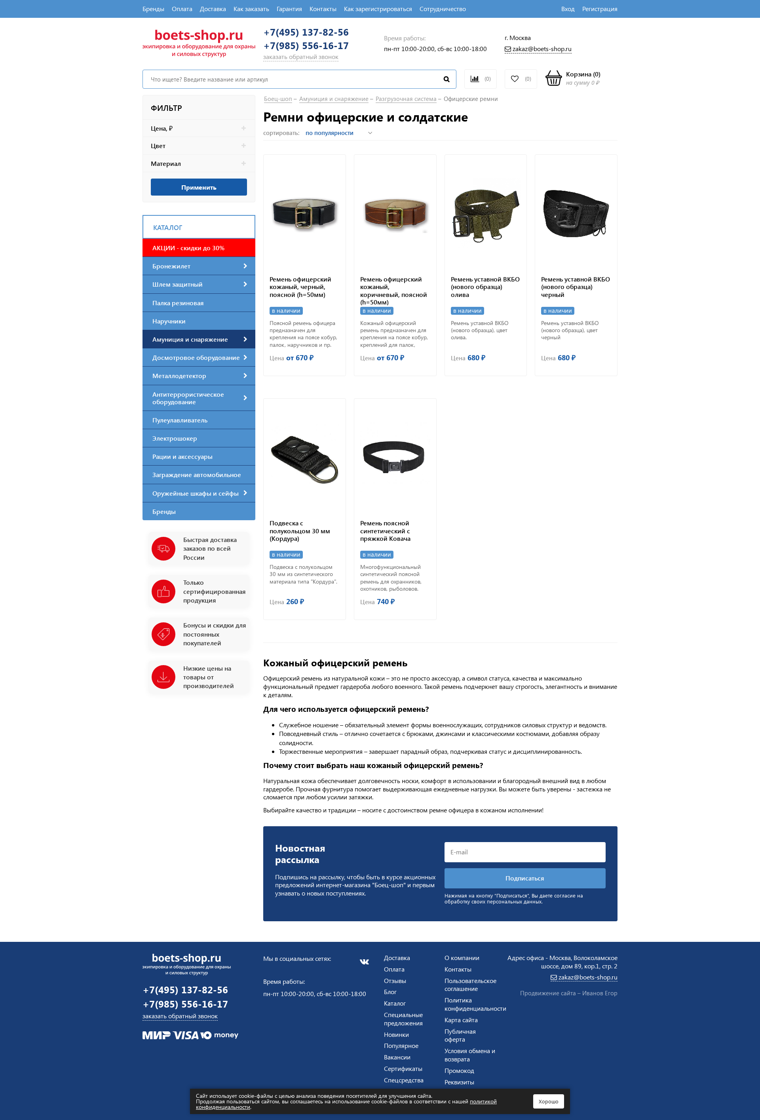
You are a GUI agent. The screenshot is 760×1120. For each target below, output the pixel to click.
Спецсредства (404, 1080)
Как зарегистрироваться (378, 8)
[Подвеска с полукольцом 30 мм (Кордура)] (305, 457)
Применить (199, 187)
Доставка (213, 8)
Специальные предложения (403, 1018)
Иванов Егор (600, 993)
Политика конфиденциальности (475, 1004)
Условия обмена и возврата (470, 1054)
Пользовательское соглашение (470, 984)
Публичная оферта (460, 1035)
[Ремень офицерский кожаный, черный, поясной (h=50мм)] (305, 213)
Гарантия (289, 8)
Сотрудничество (443, 8)
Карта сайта (461, 1019)
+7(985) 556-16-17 (306, 45)
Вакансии (397, 1057)
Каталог (395, 1003)
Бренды (153, 8)
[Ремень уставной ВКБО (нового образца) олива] (486, 213)
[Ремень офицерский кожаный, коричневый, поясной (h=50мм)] (395, 213)
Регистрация (600, 8)
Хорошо (549, 1101)
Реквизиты (459, 1082)
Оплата (182, 8)
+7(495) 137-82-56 (306, 32)
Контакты (323, 8)
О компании (462, 957)
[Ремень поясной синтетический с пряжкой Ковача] (395, 457)
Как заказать (251, 8)
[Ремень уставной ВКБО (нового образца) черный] (576, 213)
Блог (390, 991)
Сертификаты (403, 1068)
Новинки (396, 1034)
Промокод (459, 1070)
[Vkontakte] (364, 962)
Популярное (401, 1045)
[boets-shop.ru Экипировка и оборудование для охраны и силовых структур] (198, 42)
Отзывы (395, 980)
